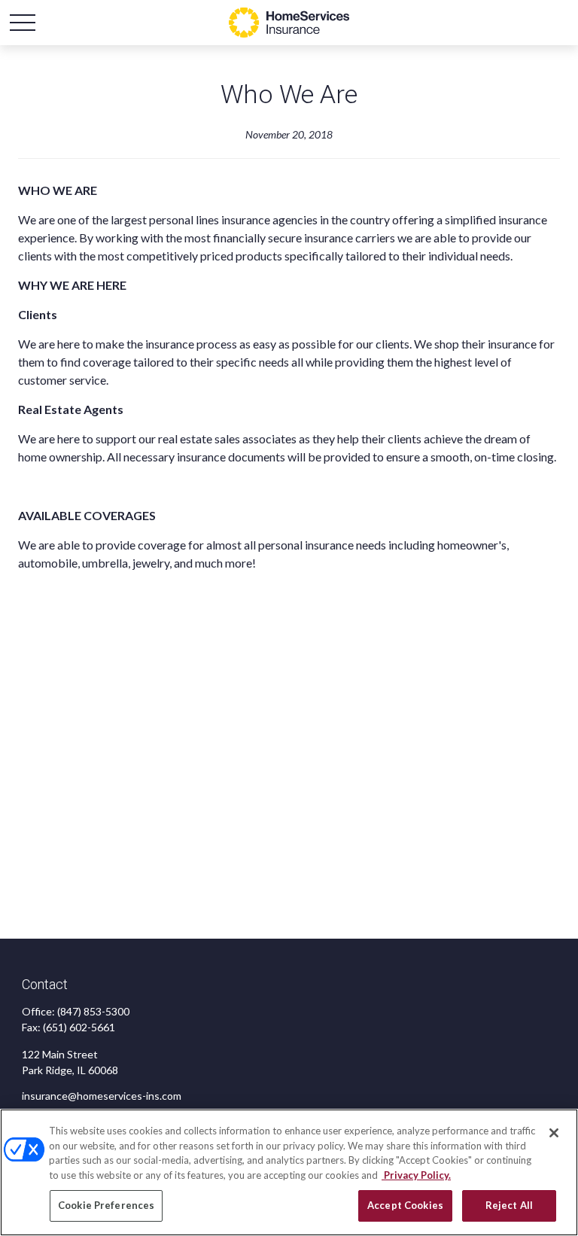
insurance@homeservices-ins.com (101, 1095)
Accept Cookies (405, 1205)
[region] (289, 1172)
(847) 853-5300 (93, 1011)
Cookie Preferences (106, 1205)
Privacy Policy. (416, 1175)
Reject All (509, 1205)
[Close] (553, 1132)
